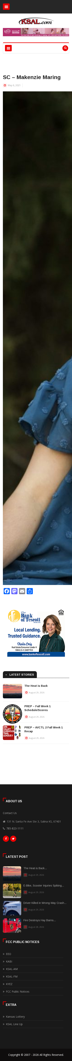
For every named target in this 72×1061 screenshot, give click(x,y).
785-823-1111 (15, 828)
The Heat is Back (36, 685)
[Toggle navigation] (6, 6)
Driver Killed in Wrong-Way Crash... (44, 902)
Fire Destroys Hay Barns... (39, 920)
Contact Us (10, 813)
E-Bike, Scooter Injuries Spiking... (43, 885)
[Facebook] (6, 840)
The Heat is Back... (35, 868)
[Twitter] (13, 840)
